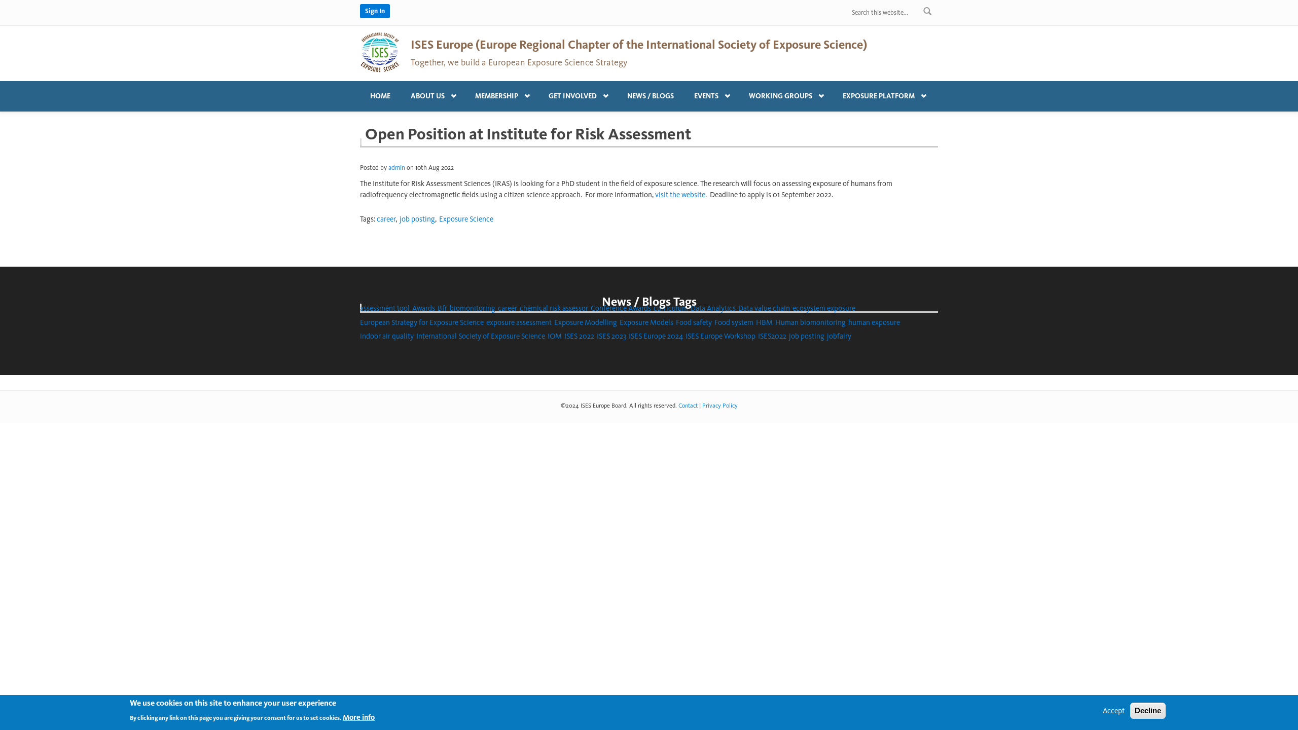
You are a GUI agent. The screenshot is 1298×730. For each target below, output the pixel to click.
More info (359, 716)
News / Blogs (650, 96)
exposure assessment (519, 322)
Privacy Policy (720, 405)
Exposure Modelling (585, 322)
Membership (491, 93)
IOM (555, 336)
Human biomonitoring (810, 322)
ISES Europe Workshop (720, 336)
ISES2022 (772, 336)
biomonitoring (472, 308)
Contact (688, 405)
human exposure (874, 322)
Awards (423, 308)
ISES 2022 (579, 336)
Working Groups (775, 93)
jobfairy (839, 336)
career (386, 219)
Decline (1148, 710)
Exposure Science (466, 219)
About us (423, 93)
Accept (1114, 710)
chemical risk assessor (554, 308)
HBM (764, 322)
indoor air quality (387, 336)
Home (380, 96)
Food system (733, 322)
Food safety (694, 322)
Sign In (375, 11)
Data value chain (764, 308)
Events (701, 93)
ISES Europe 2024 (656, 336)
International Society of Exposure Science (480, 336)
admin (396, 167)
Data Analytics (713, 308)
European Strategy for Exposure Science (422, 322)
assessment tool (385, 308)
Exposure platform (874, 93)
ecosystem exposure (823, 308)
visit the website (680, 194)
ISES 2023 (611, 336)
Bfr (442, 308)
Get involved (567, 93)
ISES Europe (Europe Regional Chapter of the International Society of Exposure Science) (639, 45)
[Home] (380, 51)
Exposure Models (646, 322)
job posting (417, 219)
